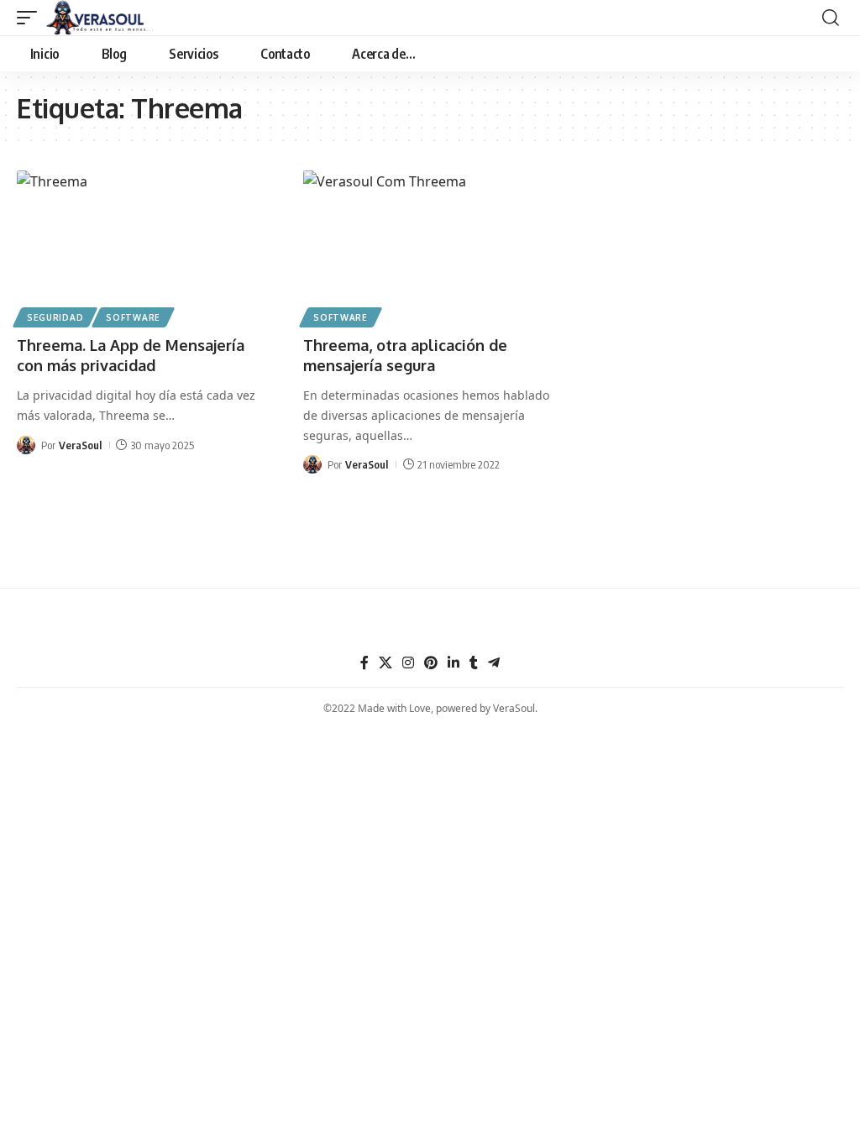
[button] (31, 17)
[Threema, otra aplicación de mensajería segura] (429, 246)
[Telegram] (494, 663)
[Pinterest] (431, 663)
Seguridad (55, 317)
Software (133, 317)
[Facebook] (364, 663)
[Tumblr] (473, 663)
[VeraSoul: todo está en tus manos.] (100, 17)
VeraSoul (80, 445)
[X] (385, 663)
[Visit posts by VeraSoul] (26, 445)
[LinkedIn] (453, 663)
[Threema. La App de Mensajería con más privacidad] (143, 246)
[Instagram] (408, 663)
